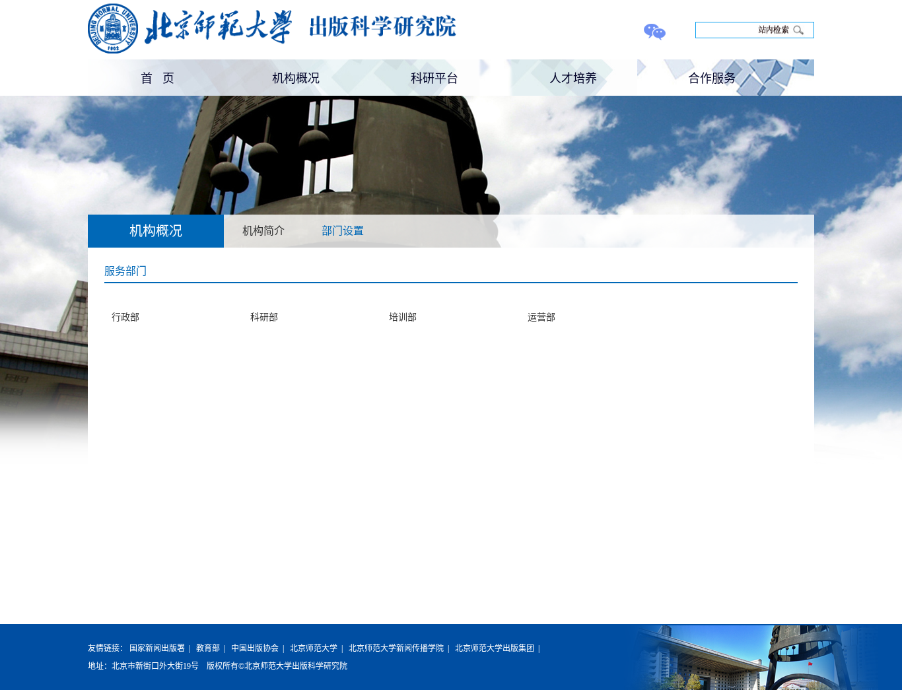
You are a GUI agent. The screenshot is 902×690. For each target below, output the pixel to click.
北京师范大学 (313, 648)
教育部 (208, 648)
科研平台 (434, 77)
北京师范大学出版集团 (494, 648)
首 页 (157, 77)
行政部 (125, 317)
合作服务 (712, 77)
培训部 (403, 317)
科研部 (264, 317)
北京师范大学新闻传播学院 (396, 648)
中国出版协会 (255, 648)
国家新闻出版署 (157, 648)
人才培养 (573, 77)
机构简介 (263, 230)
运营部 (541, 317)
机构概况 (296, 77)
